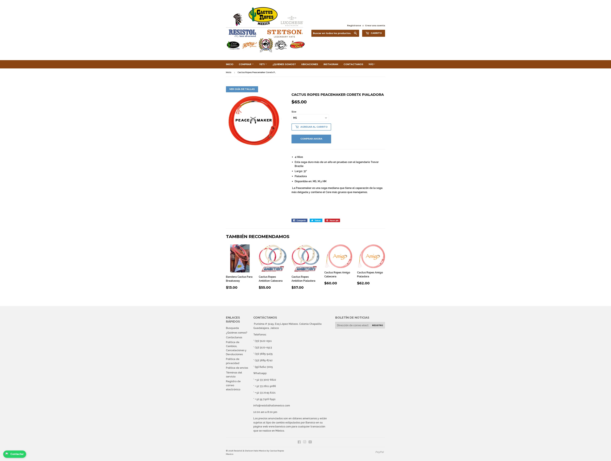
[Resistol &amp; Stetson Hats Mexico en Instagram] (304, 442)
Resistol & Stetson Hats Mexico (250, 451)
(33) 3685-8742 (264, 360)
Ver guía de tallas (242, 89)
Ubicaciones (309, 64)
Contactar (17, 454)
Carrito (376, 33)
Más (371, 64)
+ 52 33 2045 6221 (265, 392)
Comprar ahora (311, 138)
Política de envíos (237, 367)
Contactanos (353, 64)
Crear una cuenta (375, 25)
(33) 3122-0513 (263, 347)
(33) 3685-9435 (264, 353)
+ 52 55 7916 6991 (265, 399)
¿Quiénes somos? (236, 332)
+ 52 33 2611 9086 (265, 386)
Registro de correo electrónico (233, 385)
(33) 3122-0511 (263, 340)
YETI (262, 64)
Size (293, 111)
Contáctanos (234, 337)
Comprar (245, 64)
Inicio (229, 64)
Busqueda (232, 328)
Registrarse (354, 25)
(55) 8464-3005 (264, 366)
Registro (377, 325)
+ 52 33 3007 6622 (265, 379)
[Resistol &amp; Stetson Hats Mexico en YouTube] (310, 442)
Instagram (330, 64)
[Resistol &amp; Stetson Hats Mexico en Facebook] (299, 442)
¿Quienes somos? (284, 64)
